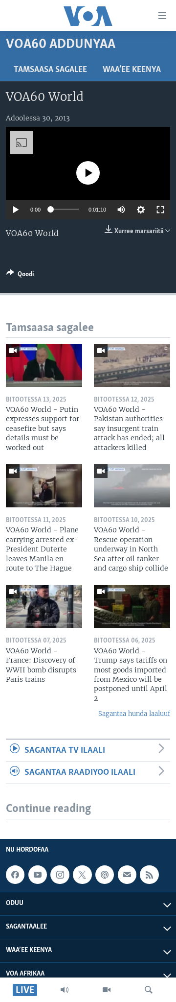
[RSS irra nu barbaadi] (149, 874)
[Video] (106, 990)
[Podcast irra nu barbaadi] (104, 874)
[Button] (20, 275)
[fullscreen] (160, 209)
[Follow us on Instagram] (59, 874)
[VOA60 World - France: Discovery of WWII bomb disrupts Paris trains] (44, 606)
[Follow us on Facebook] (15, 874)
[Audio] (64, 990)
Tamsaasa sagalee (50, 70)
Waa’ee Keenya (132, 70)
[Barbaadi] (148, 990)
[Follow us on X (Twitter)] (82, 874)
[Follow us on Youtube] (37, 874)
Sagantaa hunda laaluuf (134, 714)
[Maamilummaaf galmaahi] (127, 874)
